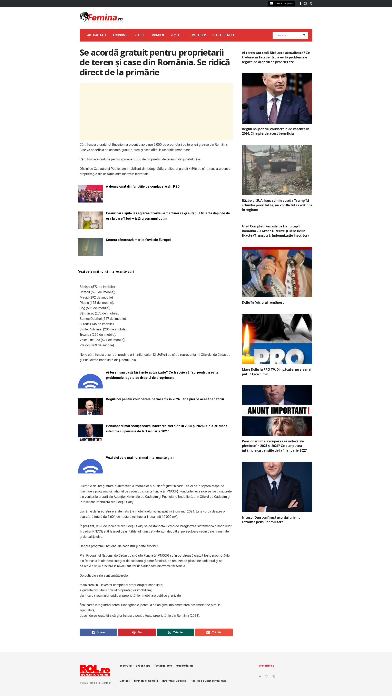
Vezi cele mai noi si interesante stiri (106, 271)
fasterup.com (163, 665)
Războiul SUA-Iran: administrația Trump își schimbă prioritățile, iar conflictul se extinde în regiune (277, 205)
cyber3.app (143, 665)
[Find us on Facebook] (300, 3)
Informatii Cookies (174, 680)
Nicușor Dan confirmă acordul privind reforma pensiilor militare (271, 519)
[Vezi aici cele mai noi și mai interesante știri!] (90, 471)
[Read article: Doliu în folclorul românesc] (277, 272)
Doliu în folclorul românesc (263, 302)
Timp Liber (198, 35)
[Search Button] (304, 35)
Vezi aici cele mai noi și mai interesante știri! (140, 458)
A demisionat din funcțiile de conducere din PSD (143, 186)
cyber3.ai (125, 665)
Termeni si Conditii (146, 680)
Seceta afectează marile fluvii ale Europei (138, 240)
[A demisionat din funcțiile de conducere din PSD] (90, 200)
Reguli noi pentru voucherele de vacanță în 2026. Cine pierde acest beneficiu (165, 399)
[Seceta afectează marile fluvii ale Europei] (90, 253)
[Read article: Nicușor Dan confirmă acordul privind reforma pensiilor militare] (277, 487)
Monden (157, 35)
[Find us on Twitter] (311, 3)
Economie (120, 35)
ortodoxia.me (185, 665)
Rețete (175, 35)
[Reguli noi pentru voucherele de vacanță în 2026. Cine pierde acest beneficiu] (90, 413)
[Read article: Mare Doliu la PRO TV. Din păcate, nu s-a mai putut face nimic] (277, 339)
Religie (140, 35)
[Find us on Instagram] (305, 3)
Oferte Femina (223, 35)
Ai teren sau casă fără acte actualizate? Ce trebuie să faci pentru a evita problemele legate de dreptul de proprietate (162, 375)
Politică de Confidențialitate (208, 680)
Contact (106, 682)
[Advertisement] (156, 111)
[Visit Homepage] (101, 18)
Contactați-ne (283, 3)
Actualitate (97, 35)
